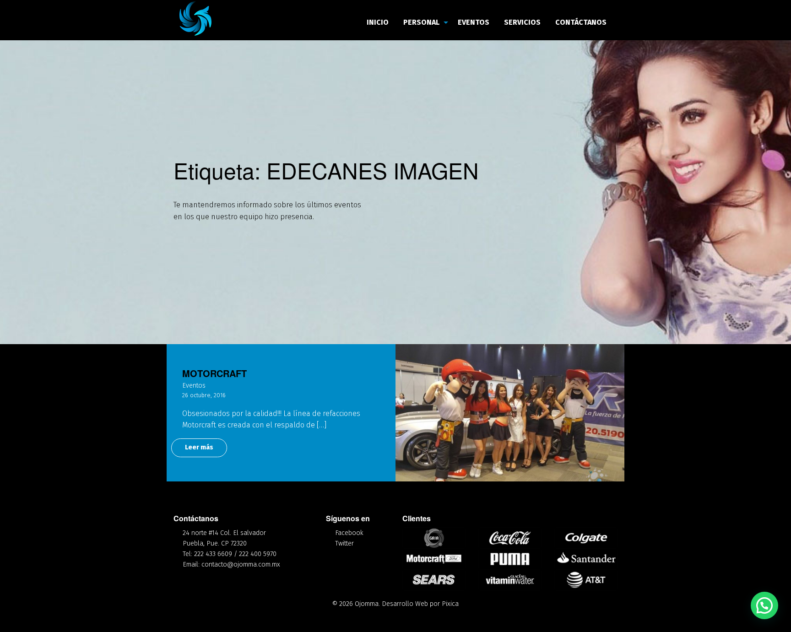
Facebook (349, 533)
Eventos (473, 22)
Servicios (522, 22)
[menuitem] (377, 22)
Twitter (344, 543)
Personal (421, 22)
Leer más (199, 447)
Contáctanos (581, 22)
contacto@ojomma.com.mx (240, 564)
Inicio (378, 22)
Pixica (450, 604)
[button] (764, 605)
